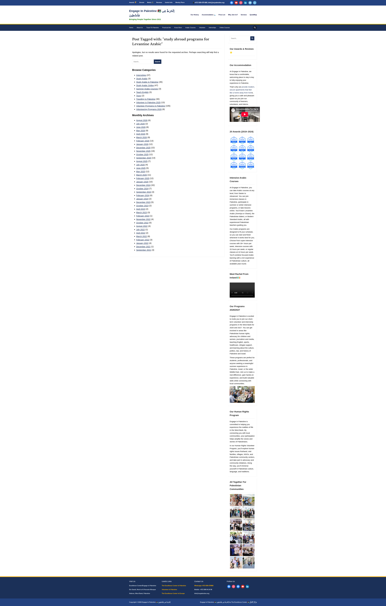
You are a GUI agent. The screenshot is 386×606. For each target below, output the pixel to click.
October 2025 (142, 154)
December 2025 (143, 148)
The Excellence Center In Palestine (174, 585)
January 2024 (142, 199)
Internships (212, 27)
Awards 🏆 (132, 2)
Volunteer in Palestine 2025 (148, 102)
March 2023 (141, 212)
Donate (141, 2)
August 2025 (141, 161)
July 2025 (140, 165)
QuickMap (253, 15)
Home (131, 27)
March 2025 (141, 175)
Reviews (159, 2)
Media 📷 (150, 2)
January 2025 (142, 182)
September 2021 (143, 250)
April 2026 (140, 134)
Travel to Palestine (152, 27)
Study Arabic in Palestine (147, 82)
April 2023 (140, 209)
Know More (178, 27)
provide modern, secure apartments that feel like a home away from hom (242, 90)
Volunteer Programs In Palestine (150, 106)
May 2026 (140, 130)
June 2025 (141, 168)
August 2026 (141, 120)
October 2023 (142, 206)
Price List (222, 15)
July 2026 (140, 124)
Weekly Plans (180, 2)
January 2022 (142, 243)
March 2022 (141, 236)
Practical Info (166, 27)
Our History (195, 15)
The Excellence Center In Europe (173, 593)
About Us (140, 27)
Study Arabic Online (145, 85)
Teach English (142, 92)
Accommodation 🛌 (209, 15)
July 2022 (140, 229)
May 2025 (140, 171)
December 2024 (143, 185)
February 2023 (142, 216)
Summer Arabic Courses (147, 89)
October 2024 (142, 188)
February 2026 (142, 141)
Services (244, 15)
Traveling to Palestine (145, 99)
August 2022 (141, 226)
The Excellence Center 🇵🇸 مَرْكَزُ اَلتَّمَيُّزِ (244, 602)
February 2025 (142, 178)
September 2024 (143, 192)
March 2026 (141, 137)
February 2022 (142, 240)
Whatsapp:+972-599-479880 (203, 585)
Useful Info (168, 2)
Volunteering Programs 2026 (149, 109)
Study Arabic (141, 78)
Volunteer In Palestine (169, 589)
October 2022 (142, 223)
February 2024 (142, 195)
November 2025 (143, 151)
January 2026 (142, 144)
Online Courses (225, 27)
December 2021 (143, 246)
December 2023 (143, 202)
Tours (138, 96)
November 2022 (143, 219)
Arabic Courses (190, 27)
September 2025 (143, 158)
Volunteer (202, 27)
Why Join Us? (233, 15)
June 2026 (141, 127)
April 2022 (140, 233)
